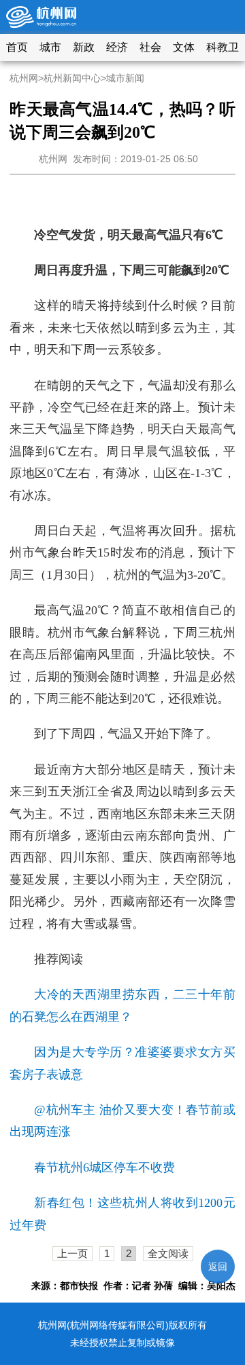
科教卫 (222, 47)
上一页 (72, 1253)
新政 (84, 47)
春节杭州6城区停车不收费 (104, 1167)
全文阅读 (168, 1253)
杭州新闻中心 (72, 78)
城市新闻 (125, 78)
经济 (117, 47)
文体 (184, 47)
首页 (17, 47)
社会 (150, 47)
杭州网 (24, 78)
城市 (50, 47)
